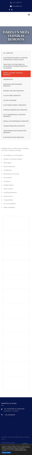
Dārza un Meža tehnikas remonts (13, 73)
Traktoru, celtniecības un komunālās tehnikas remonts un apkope (15, 66)
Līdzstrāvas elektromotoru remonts (14, 131)
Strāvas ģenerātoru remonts (15, 110)
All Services (8, 53)
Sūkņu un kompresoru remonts (16, 121)
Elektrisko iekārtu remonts (14, 105)
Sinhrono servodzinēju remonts (12, 85)
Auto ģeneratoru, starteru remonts (14, 115)
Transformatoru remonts (14, 126)
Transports (8, 79)
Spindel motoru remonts (13, 91)
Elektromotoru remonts (13, 137)
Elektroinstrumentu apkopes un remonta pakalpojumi (15, 58)
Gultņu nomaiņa (9, 100)
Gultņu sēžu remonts (12, 95)
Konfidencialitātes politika (8, 443)
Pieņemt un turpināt (6, 452)
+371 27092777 (9, 414)
